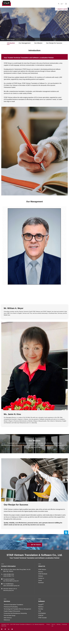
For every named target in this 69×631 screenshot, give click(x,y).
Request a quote (62, 9)
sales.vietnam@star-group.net (11, 585)
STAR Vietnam (42, 569)
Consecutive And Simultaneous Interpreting (15, 613)
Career (40, 580)
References (7, 620)
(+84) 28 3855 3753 (8, 574)
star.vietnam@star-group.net (11, 580)
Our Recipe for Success (54, 43)
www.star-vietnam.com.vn (10, 588)
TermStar (40, 609)
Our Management (24, 43)
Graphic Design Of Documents (12, 611)
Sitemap (59, 624)
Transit (41, 604)
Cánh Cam (3, 626)
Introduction (11, 43)
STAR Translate (42, 617)
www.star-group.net (8, 590)
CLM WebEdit (42, 613)
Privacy (48, 624)
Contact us (41, 578)
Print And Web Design (9, 615)
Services (40, 571)
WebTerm (40, 606)
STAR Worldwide (42, 573)
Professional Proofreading (11, 606)
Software (40, 576)
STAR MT (40, 615)
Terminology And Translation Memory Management (17, 609)
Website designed (39, 624)
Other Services (8, 617)
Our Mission (38, 43)
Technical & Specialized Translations (13, 604)
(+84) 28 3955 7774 (8, 576)
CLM (39, 611)
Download (41, 582)
